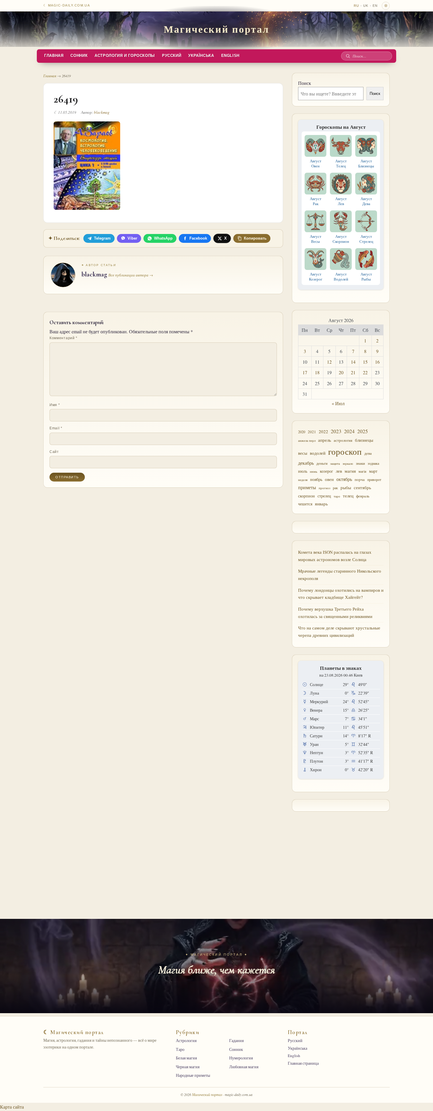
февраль (362, 496)
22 (365, 372)
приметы (307, 487)
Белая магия (186, 1058)
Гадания (236, 1040)
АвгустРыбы (366, 276)
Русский (171, 56)
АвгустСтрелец (366, 239)
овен (329, 479)
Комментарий (63, 338)
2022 (323, 431)
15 (365, 362)
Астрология (186, 1040)
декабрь (306, 463)
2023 (336, 431)
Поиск (304, 83)
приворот (374, 479)
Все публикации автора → (130, 275)
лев (339, 471)
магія (362, 471)
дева (368, 453)
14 (353, 362)
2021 (312, 431)
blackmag (102, 112)
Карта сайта (12, 1107)
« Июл (338, 403)
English (230, 56)
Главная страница (303, 1063)
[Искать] (348, 56)
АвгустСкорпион (341, 239)
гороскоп (345, 451)
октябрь (344, 479)
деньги (322, 463)
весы (302, 453)
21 (353, 372)
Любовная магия (243, 1066)
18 (317, 372)
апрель (324, 440)
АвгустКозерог (315, 276)
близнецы (364, 440)
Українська (201, 56)
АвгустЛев (341, 201)
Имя (54, 405)
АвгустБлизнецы (366, 163)
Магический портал (216, 29)
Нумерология (241, 1058)
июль (302, 471)
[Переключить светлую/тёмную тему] (386, 6)
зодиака (373, 463)
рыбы (346, 487)
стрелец (324, 496)
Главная (53, 56)
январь (321, 504)
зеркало (348, 463)
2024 (349, 431)
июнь (313, 471)
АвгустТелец (341, 163)
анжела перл (306, 440)
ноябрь (316, 479)
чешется (305, 504)
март (373, 471)
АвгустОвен (315, 163)
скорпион (306, 496)
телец (348, 496)
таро (337, 496)
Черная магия (187, 1066)
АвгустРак (315, 201)
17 (305, 372)
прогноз (324, 488)
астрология (343, 440)
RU (356, 5)
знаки (360, 463)
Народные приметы (193, 1075)
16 (377, 362)
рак (335, 488)
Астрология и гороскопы (125, 56)
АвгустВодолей (341, 276)
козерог (326, 471)
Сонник (78, 56)
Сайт (54, 452)
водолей (317, 453)
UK (365, 5)
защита (335, 463)
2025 (362, 431)
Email (55, 428)
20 (341, 372)
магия (350, 471)
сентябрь (362, 487)
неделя (303, 479)
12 (329, 362)
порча (360, 479)
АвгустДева (366, 201)
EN (375, 5)
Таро (180, 1049)
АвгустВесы (315, 239)
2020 (301, 431)
